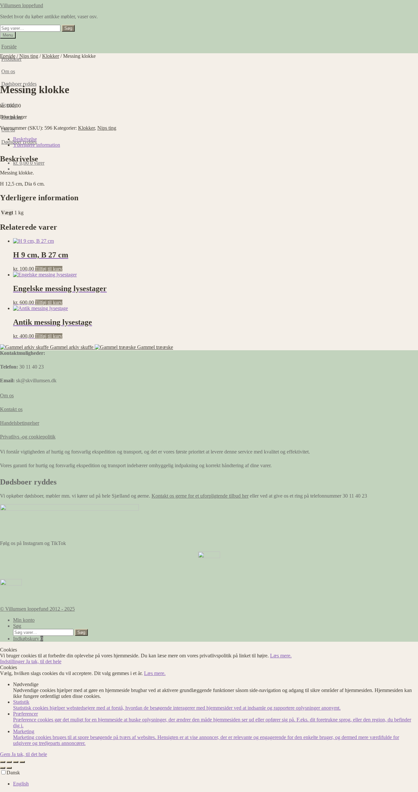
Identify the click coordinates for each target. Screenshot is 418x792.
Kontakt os (11, 409)
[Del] (15, 762)
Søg (68, 28)
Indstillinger (13, 661)
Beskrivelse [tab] (25, 139)
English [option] (21, 783)
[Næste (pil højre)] (9, 768)
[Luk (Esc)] (22, 762)
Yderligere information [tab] (36, 145)
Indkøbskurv (28, 638)
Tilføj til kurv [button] (48, 269)
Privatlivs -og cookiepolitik (28, 436)
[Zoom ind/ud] (2, 762)
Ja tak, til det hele (43, 661)
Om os (7, 395)
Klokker (50, 56)
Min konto (24, 620)
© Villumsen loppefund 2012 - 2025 (37, 609)
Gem (5, 754)
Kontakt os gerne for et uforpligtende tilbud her (200, 496)
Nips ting (28, 56)
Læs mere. (281, 655)
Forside (9, 46)
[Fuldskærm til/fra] (9, 762)
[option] (215, 784)
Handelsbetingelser (19, 423)
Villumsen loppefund (21, 5)
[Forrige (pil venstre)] (2, 768)
